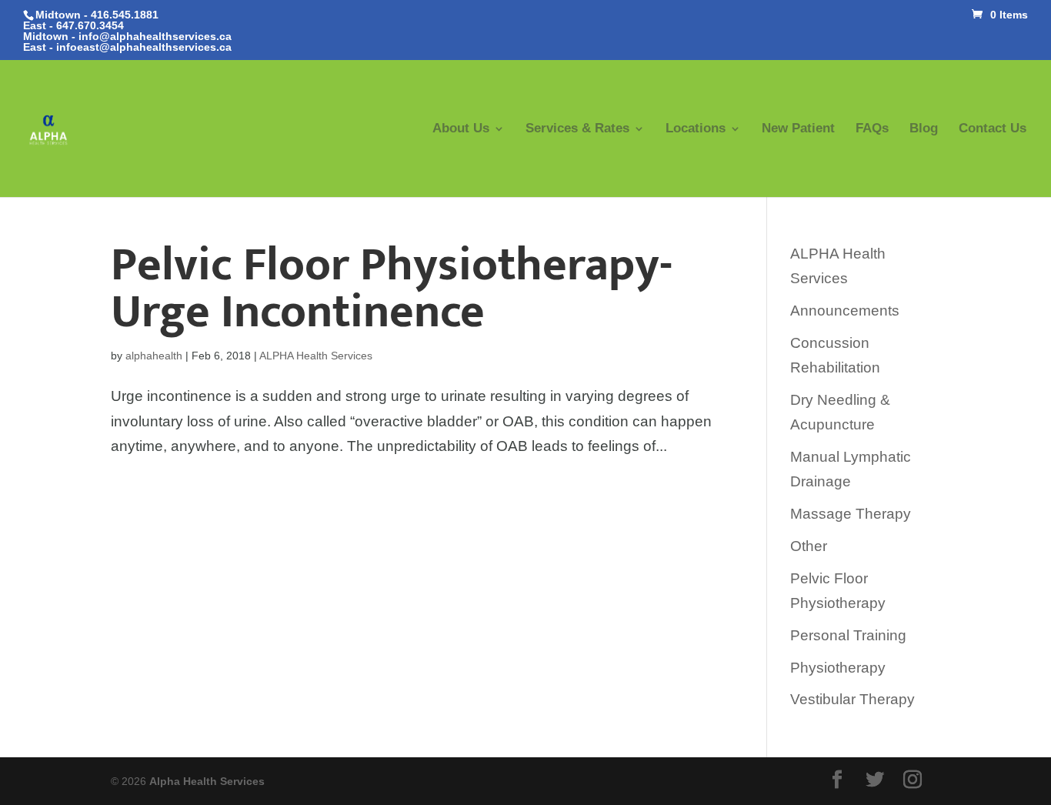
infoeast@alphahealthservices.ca (144, 47)
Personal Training (848, 635)
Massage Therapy (850, 514)
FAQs (872, 129)
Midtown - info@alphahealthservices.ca (127, 36)
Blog (923, 129)
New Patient (798, 129)
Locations (696, 129)
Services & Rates (577, 129)
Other (808, 546)
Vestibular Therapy (852, 699)
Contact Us (992, 129)
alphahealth (153, 355)
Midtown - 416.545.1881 (96, 14)
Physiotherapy (838, 668)
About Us (460, 129)
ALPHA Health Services (315, 355)
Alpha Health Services (207, 781)
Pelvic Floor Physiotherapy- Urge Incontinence (391, 288)
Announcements (844, 310)
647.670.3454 (90, 25)
